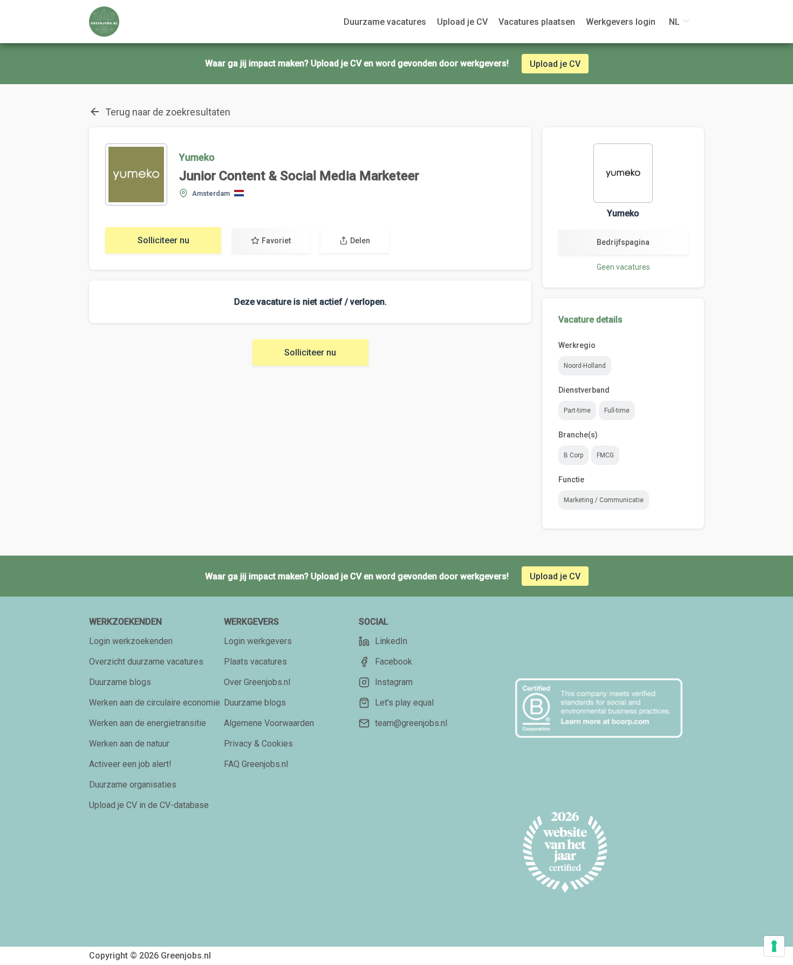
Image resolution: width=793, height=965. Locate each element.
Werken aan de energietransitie (147, 723)
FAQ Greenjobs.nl (256, 764)
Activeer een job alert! (130, 764)
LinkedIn (391, 641)
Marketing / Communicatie (604, 500)
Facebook (393, 661)
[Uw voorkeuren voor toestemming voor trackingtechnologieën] (774, 946)
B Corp (573, 455)
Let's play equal (404, 702)
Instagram (394, 682)
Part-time (577, 410)
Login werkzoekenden (131, 641)
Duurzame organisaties (132, 784)
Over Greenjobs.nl (257, 682)
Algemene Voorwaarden (269, 723)
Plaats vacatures (255, 661)
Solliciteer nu (163, 240)
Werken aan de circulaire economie (154, 702)
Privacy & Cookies (258, 743)
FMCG (605, 455)
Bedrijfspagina (623, 242)
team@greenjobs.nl (411, 723)
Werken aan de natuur (129, 743)
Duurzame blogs (120, 682)
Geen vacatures (623, 267)
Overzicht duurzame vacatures (146, 661)
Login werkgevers (258, 641)
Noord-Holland (585, 365)
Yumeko (197, 157)
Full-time (617, 410)
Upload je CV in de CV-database (149, 805)
